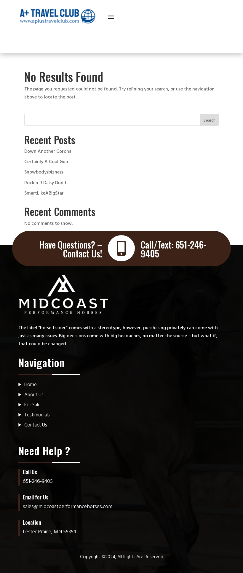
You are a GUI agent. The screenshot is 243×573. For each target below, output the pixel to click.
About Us (34, 395)
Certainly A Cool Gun (46, 162)
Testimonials (37, 415)
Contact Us (35, 425)
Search (209, 120)
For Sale (32, 405)
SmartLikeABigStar (44, 193)
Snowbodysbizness (43, 172)
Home (30, 385)
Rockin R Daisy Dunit (45, 183)
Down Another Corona (47, 151)
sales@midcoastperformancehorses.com (67, 506)
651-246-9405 (38, 481)
